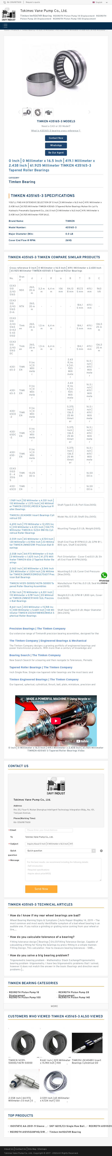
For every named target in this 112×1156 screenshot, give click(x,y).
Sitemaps (42, 1149)
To (11, 837)
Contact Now (56, 138)
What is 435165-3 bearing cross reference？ (56, 130)
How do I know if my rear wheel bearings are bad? (45, 916)
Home (6, 30)
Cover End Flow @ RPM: (22, 240)
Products (15, 30)
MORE (54, 1006)
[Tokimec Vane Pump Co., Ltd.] (8, 14)
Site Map (32, 1149)
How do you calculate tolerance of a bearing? (42, 937)
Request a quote (33, 2)
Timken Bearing (28, 30)
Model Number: (17, 227)
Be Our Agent (56, 152)
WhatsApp (56, 145)
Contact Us (20, 1149)
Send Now (41, 889)
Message (14, 860)
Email (12, 830)
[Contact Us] (104, 578)
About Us (8, 1149)
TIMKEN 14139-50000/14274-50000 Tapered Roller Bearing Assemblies (32, 585)
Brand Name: (16, 221)
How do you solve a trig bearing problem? (39, 956)
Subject (13, 844)
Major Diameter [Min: (21, 234)
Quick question (12, 853)
